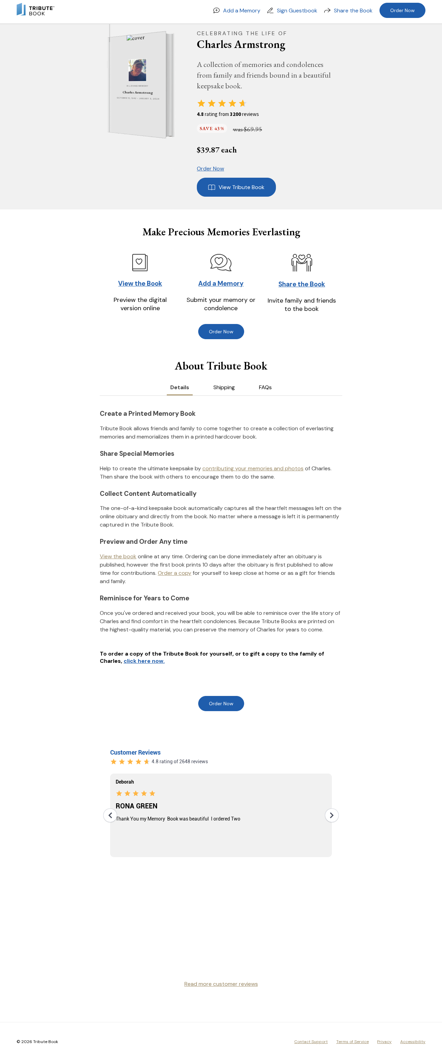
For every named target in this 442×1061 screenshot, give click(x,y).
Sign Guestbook (297, 10)
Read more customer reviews (221, 984)
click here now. (144, 661)
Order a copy (174, 573)
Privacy (384, 1041)
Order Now (402, 10)
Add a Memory (241, 10)
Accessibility (412, 1041)
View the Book (140, 283)
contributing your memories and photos (253, 468)
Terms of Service (352, 1041)
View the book (118, 556)
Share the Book (353, 10)
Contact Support (311, 1041)
